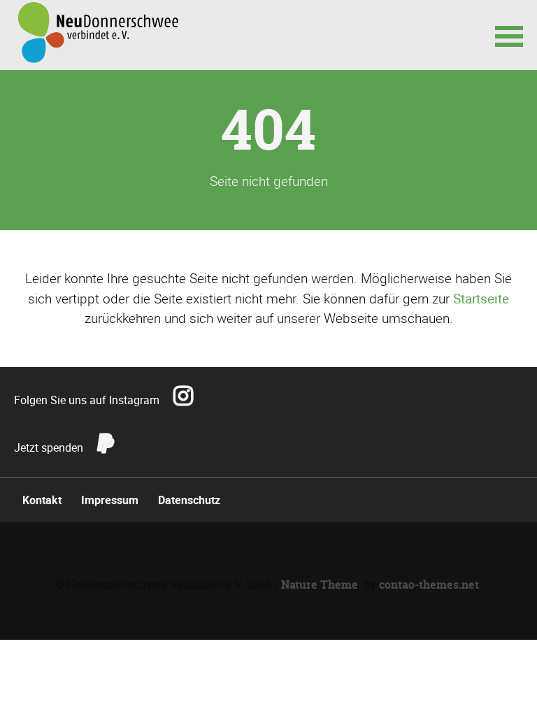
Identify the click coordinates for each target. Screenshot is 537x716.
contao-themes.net (429, 584)
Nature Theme (319, 584)
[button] (509, 35)
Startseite (481, 298)
